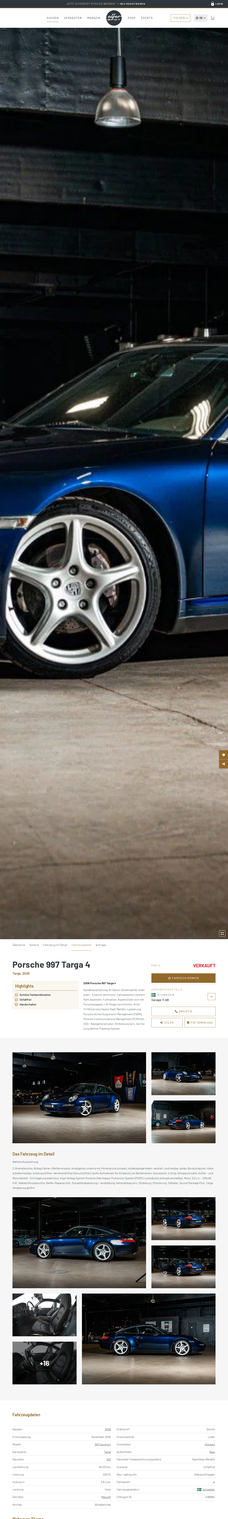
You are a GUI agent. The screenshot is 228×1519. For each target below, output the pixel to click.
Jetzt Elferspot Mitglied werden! (106, 3)
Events (147, 17)
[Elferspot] (114, 18)
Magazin (93, 17)
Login (219, 3)
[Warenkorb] (212, 18)
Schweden (208, 1489)
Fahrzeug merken (185, 978)
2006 (108, 1429)
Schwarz (210, 1444)
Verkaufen (73, 17)
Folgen (179, 17)
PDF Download (201, 1022)
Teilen (168, 1022)
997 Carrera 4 (103, 1444)
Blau (212, 1451)
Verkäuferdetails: (167, 989)
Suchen (53, 17)
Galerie (34, 944)
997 (109, 1459)
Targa (107, 1451)
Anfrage (101, 944)
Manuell (106, 1497)
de (201, 17)
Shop (132, 17)
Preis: (156, 965)
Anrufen (185, 1011)
